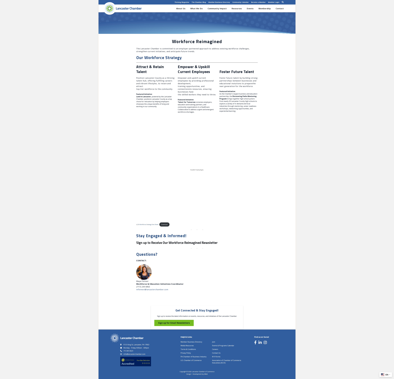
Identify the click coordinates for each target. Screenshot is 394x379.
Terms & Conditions (188, 349)
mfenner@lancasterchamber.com (152, 289)
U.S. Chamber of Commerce (191, 360)
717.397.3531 (128, 351)
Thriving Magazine (182, 2)
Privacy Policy (186, 353)
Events (250, 8)
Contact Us (216, 353)
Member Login (273, 2)
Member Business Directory (219, 2)
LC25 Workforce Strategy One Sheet (147, 224)
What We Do (196, 8)
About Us (180, 8)
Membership (264, 8)
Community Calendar (240, 2)
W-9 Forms (216, 357)
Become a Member (258, 2)
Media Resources (187, 345)
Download (164, 224)
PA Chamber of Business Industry (193, 357)
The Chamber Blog (199, 2)
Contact (280, 8)
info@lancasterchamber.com (134, 354)
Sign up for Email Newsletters (174, 322)
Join (213, 342)
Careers (215, 349)
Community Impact (217, 8)
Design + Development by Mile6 (197, 374)
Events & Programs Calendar (223, 345)
